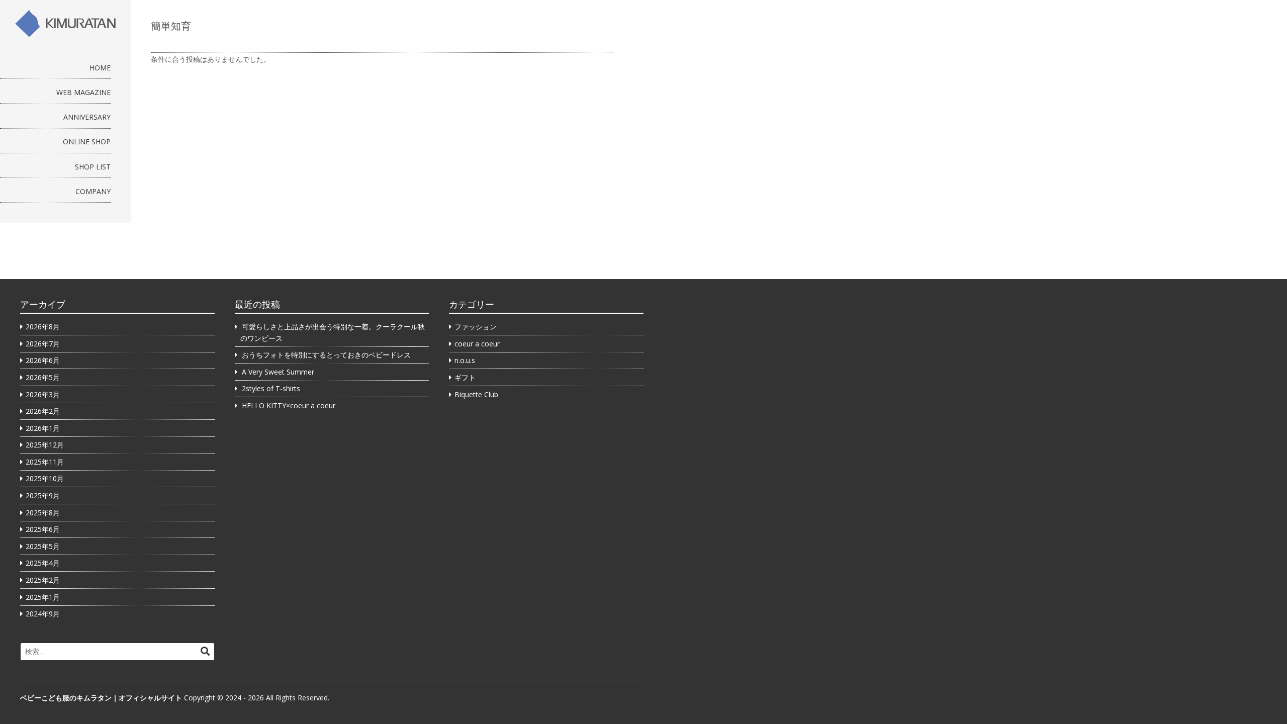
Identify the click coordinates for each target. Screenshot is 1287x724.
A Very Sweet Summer (278, 372)
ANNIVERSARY (87, 117)
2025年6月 (43, 529)
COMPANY (93, 191)
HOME (100, 67)
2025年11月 (45, 462)
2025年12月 (45, 444)
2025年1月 (43, 597)
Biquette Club (476, 394)
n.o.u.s (464, 360)
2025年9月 (43, 495)
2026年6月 (43, 360)
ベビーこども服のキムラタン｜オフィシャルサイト (101, 697)
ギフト (465, 377)
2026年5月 (43, 377)
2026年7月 (43, 343)
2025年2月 (43, 580)
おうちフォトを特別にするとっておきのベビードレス (326, 354)
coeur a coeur (477, 343)
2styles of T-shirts (271, 388)
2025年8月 (43, 512)
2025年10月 (45, 478)
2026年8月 (43, 326)
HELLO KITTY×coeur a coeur (288, 405)
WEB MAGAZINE (83, 92)
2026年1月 (43, 428)
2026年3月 (43, 394)
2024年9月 (43, 613)
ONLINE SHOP (87, 141)
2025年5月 (43, 546)
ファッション (475, 326)
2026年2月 (43, 411)
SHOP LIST (93, 166)
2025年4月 (43, 563)
